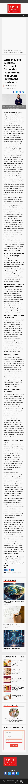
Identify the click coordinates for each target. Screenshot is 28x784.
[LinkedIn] (23, 92)
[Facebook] (14, 92)
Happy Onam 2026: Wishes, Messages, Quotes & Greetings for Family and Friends (7, 663)
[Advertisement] (14, 33)
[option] (14, 663)
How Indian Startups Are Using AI (14, 638)
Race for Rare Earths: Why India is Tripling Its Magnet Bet (14, 591)
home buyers (9, 572)
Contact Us (17, 781)
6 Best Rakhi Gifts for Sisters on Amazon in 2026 (7, 679)
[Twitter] (17, 92)
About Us (17, 780)
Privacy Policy (22, 782)
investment (15, 572)
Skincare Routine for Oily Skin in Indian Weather (7, 696)
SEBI (20, 572)
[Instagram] (20, 92)
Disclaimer (17, 782)
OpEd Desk (7, 88)
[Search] (23, 15)
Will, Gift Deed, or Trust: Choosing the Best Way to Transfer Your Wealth (14, 614)
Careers (21, 780)
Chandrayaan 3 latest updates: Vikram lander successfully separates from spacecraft (14, 560)
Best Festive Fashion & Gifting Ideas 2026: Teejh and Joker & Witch (7, 671)
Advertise (21, 781)
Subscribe (14, 745)
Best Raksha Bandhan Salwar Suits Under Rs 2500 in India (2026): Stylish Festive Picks (7, 688)
